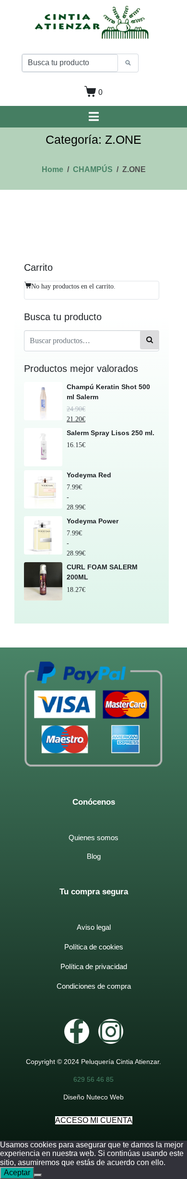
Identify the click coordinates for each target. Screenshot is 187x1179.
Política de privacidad (93, 966)
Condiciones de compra (94, 986)
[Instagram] (110, 1031)
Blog (94, 856)
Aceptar (17, 1172)
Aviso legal (94, 927)
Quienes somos (93, 837)
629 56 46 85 (93, 1079)
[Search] (128, 63)
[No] (38, 1175)
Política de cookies (93, 947)
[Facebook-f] (76, 1031)
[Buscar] (149, 339)
